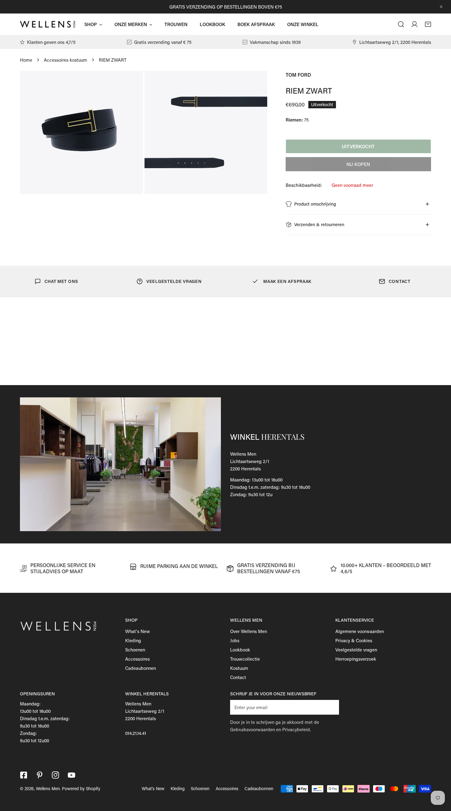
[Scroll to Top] (440, 778)
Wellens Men (48, 788)
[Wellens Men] (47, 24)
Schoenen (135, 650)
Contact (238, 677)
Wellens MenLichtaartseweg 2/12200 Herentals (249, 461)
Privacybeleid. (296, 729)
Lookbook (240, 650)
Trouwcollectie (245, 659)
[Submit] (331, 707)
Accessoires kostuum (65, 60)
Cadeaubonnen (140, 668)
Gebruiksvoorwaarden (252, 729)
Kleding (133, 640)
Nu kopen (358, 164)
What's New (137, 631)
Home (26, 60)
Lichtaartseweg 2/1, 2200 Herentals (395, 42)
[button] (428, 24)
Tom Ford (298, 74)
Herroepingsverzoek (355, 659)
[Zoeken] (401, 24)
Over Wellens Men (248, 631)
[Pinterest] (40, 775)
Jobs (234, 640)
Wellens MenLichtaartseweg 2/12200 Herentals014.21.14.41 (144, 718)
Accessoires (137, 659)
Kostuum (239, 668)
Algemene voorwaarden (359, 631)
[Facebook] (24, 775)
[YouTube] (71, 775)
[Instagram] (56, 775)
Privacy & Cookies (353, 640)
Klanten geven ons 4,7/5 (51, 42)
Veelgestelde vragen (356, 650)
